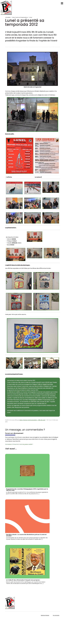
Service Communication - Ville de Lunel (34, 420)
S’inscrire (15, 444)
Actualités (7, 17)
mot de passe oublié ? (26, 444)
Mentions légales (45, 615)
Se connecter (56, 615)
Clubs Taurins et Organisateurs (20, 17)
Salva (21, 420)
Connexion (8, 444)
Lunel (30, 17)
